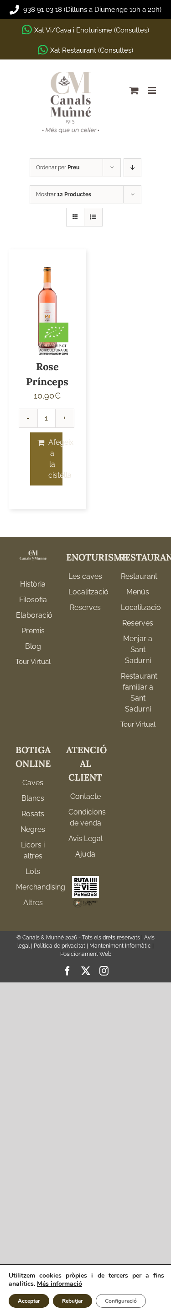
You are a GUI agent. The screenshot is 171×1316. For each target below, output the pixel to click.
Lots (33, 871)
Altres (33, 902)
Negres (33, 829)
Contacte (85, 796)
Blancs (32, 798)
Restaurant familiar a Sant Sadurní (138, 692)
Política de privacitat (59, 946)
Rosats (32, 813)
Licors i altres (33, 850)
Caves (32, 782)
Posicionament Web (85, 954)
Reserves (85, 607)
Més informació (59, 1283)
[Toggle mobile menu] (152, 90)
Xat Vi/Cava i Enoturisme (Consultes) (91, 30)
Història (33, 584)
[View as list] (93, 217)
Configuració (121, 1301)
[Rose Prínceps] (47, 306)
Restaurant (138, 576)
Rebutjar (72, 1301)
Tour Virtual (33, 662)
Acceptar (29, 1301)
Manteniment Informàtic (120, 946)
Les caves (85, 576)
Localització (85, 592)
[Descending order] (132, 167)
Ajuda (85, 854)
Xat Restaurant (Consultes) (91, 50)
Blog (33, 646)
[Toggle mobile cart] (134, 90)
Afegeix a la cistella (55, 459)
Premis (33, 630)
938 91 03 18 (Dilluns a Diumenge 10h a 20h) (91, 9)
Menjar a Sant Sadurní (137, 649)
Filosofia (33, 599)
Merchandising (33, 887)
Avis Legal (85, 838)
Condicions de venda (85, 817)
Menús (137, 592)
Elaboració (33, 615)
